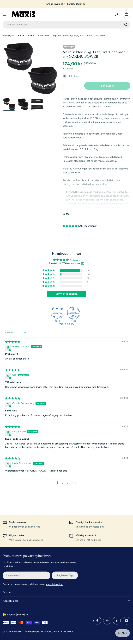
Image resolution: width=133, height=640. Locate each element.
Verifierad (64, 323)
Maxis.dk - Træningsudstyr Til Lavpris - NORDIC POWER (42, 631)
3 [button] (67, 482)
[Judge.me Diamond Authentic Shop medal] (57, 313)
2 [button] (62, 482)
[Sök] (126, 25)
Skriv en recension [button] (67, 293)
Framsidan (8, 35)
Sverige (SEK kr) (16, 614)
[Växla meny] (4, 14)
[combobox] (66, 24)
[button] (70, 226)
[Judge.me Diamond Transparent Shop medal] (73, 313)
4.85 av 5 (75, 259)
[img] (12, 341)
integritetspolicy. (54, 584)
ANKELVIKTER (26, 35)
